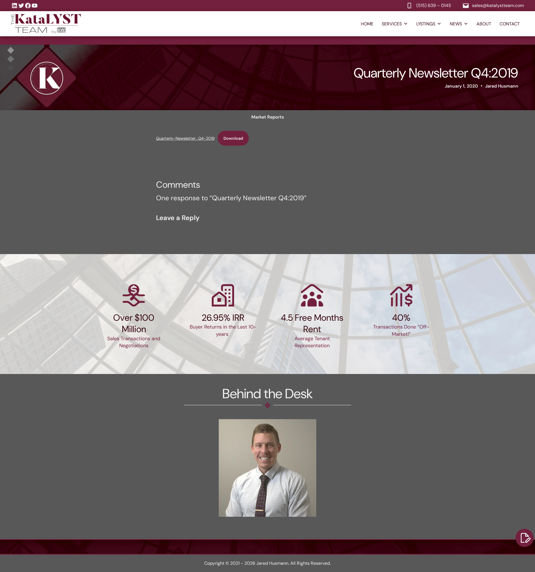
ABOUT (483, 24)
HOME (367, 24)
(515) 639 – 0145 (433, 5)
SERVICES (392, 24)
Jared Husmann (501, 86)
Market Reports (267, 117)
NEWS (456, 24)
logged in (191, 229)
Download (233, 138)
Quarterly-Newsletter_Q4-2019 (185, 138)
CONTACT (510, 24)
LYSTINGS (425, 24)
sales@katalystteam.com (498, 5)
